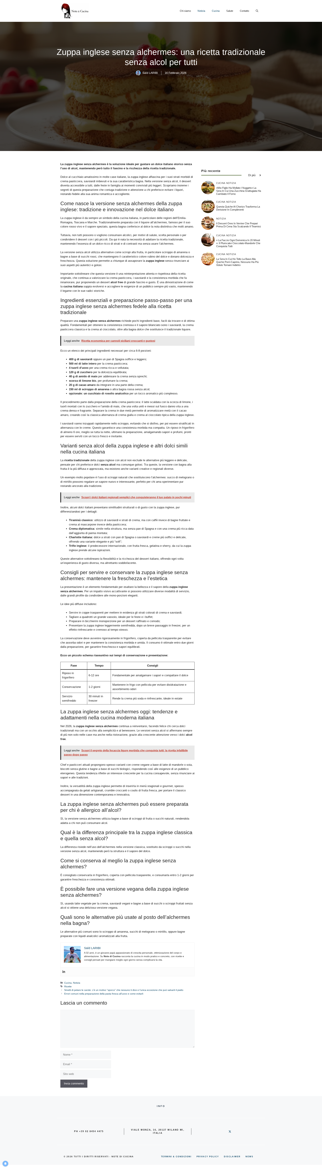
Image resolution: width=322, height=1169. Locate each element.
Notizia (201, 10)
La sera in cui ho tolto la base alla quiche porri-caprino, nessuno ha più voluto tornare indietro (237, 262)
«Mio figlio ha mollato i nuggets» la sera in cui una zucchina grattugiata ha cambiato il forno (238, 190)
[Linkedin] (63, 972)
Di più (251, 175)
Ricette (68, 986)
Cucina (216, 10)
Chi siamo (185, 10)
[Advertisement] (161, 100)
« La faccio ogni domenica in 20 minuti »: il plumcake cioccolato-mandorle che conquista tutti (238, 243)
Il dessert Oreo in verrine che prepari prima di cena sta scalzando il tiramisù (238, 225)
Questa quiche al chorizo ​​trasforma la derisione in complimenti (238, 208)
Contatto (244, 10)
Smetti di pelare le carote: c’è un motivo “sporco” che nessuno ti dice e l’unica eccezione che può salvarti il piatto (123, 990)
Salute (229, 10)
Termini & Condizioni (176, 1156)
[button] (257, 11)
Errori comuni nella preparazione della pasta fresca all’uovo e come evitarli (103, 993)
